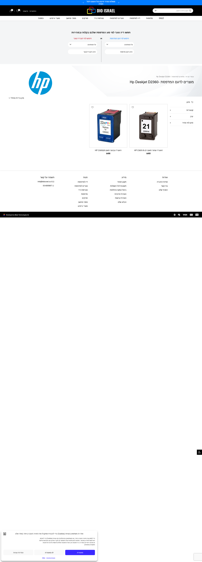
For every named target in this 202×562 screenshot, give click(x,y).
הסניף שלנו (163, 190)
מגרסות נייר (99, 18)
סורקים (85, 18)
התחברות (33, 11)
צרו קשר (164, 186)
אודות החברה (162, 181)
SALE (161, 18)
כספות (41, 18)
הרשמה (25, 11)
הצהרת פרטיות (50, 558)
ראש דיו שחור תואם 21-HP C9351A (148, 150)
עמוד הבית (190, 76)
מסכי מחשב (71, 18)
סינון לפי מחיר (187, 122)
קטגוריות (189, 110)
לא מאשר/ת (49, 552)
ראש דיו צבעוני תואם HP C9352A (108, 150)
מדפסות (149, 18)
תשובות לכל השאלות (118, 186)
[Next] (83, 2)
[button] (199, 452)
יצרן (191, 116)
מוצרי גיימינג (55, 18)
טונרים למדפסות (117, 18)
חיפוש (156, 10)
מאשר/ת (80, 552)
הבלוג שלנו (122, 202)
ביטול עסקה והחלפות (118, 190)
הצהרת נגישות (120, 198)
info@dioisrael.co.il (45, 181)
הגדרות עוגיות (18, 552)
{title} (43, 558)
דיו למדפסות (135, 18)
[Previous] (118, 2)
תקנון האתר (121, 181)
